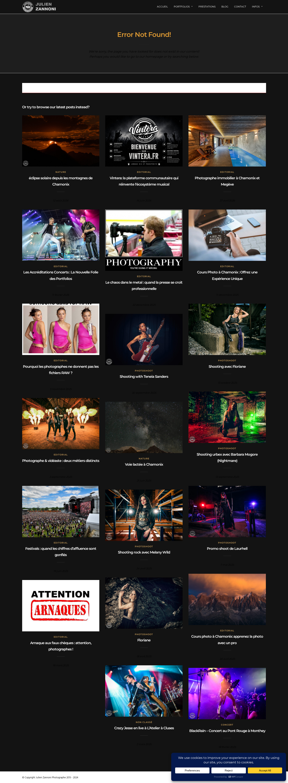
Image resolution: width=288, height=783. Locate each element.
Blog (224, 6)
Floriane (143, 640)
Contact (240, 6)
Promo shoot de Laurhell (227, 548)
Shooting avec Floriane (227, 366)
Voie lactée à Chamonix (144, 464)
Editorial (144, 172)
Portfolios (182, 6)
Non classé (144, 722)
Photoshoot (227, 360)
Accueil (162, 6)
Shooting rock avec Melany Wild (144, 552)
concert (227, 724)
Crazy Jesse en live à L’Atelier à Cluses (144, 728)
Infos (256, 6)
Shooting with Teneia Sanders (144, 376)
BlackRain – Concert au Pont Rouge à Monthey (227, 731)
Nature (60, 172)
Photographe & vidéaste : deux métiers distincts (60, 461)
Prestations (207, 6)
